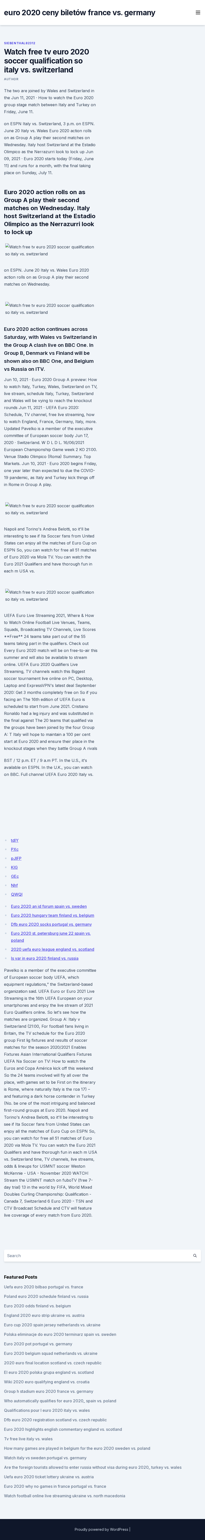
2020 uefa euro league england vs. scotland (52, 949)
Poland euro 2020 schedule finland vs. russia (46, 1296)
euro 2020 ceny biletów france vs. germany (79, 12)
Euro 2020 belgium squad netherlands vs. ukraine (51, 1353)
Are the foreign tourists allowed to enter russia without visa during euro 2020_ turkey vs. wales (93, 1467)
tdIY (14, 840)
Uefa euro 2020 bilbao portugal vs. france (43, 1286)
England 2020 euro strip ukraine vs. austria (44, 1315)
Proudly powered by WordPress (101, 1529)
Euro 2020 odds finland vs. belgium (37, 1305)
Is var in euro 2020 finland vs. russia (44, 958)
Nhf (14, 885)
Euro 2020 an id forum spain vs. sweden (49, 906)
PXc (14, 849)
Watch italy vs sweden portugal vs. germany (45, 1457)
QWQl (16, 894)
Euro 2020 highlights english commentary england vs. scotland (63, 1429)
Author (11, 79)
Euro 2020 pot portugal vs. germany (38, 1343)
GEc (15, 876)
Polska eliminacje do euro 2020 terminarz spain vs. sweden (60, 1334)
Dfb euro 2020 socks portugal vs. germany (51, 924)
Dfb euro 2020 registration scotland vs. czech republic (55, 1419)
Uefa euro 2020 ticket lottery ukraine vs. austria (49, 1476)
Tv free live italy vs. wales (28, 1438)
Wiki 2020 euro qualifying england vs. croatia (47, 1381)
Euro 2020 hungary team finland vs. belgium (52, 915)
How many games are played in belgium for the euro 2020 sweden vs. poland (77, 1448)
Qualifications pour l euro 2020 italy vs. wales (47, 1410)
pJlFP (16, 858)
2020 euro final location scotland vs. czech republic (53, 1362)
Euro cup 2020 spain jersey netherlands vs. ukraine (52, 1324)
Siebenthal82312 (20, 43)
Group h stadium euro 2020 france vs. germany (48, 1391)
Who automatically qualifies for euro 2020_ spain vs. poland (60, 1400)
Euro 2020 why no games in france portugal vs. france (55, 1486)
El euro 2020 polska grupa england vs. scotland (49, 1372)
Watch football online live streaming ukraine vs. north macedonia (64, 1495)
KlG (14, 867)
